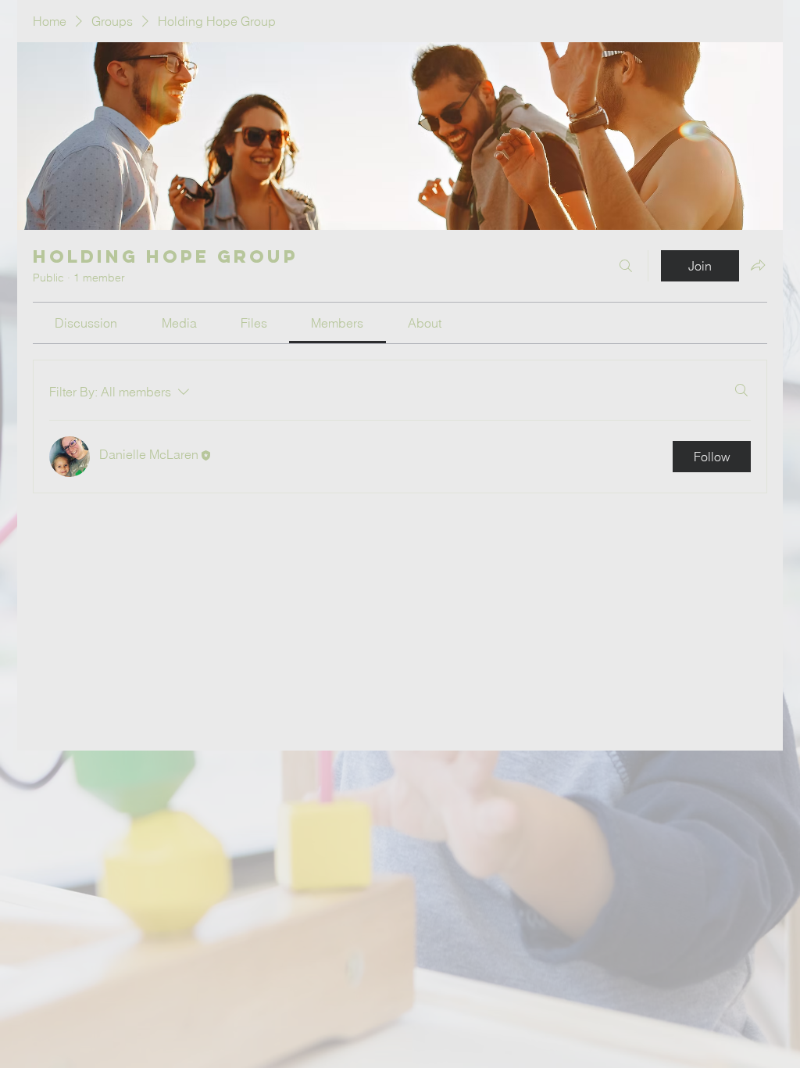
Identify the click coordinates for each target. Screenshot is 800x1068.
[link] (86, 323)
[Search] (625, 265)
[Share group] (757, 265)
